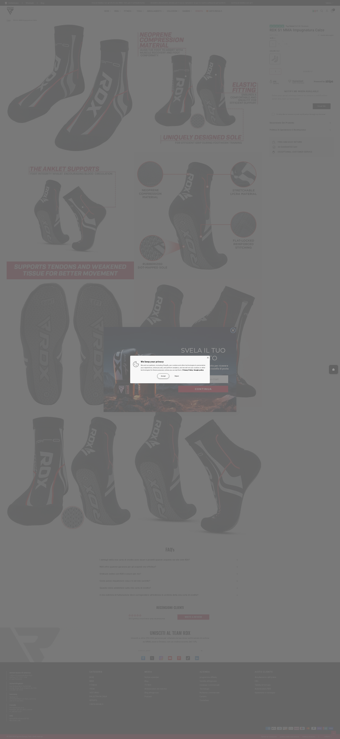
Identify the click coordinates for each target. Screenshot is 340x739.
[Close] (208, 357)
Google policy (199, 370)
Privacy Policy (187, 370)
